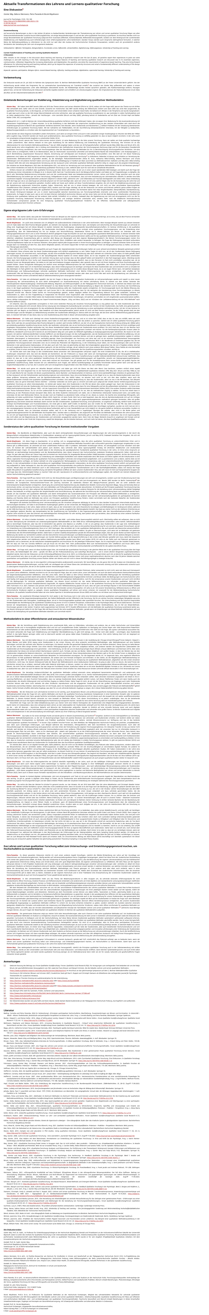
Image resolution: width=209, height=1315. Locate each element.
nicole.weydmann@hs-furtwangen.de (23, 1311)
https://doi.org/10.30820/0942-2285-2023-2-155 (21, 21)
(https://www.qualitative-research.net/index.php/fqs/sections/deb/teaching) (38, 971)
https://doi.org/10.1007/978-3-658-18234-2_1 (103, 1158)
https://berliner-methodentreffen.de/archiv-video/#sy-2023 (31, 981)
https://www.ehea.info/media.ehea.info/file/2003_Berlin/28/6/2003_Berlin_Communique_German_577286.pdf (50, 993)
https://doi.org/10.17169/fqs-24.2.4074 (89, 1221)
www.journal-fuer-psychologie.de (16, 25)
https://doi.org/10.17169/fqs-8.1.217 (20, 1118)
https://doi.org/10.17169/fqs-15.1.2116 (116, 1113)
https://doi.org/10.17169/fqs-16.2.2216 (101, 1025)
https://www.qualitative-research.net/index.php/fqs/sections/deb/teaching (37, 1003)
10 (94, 715)
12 (120, 907)
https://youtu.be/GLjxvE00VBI (68, 981)
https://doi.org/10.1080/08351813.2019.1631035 (31, 1033)
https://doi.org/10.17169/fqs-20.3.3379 (42, 1203)
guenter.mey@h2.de (16, 1249)
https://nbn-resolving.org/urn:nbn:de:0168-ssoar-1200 (60, 1165)
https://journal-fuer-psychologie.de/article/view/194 (115, 1136)
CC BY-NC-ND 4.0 (10, 23)
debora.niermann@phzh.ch (19, 1270)
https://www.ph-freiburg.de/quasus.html (25, 998)
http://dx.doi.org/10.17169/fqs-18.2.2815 (38, 1184)
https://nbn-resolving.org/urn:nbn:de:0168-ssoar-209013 (28, 1086)
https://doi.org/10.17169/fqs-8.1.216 (49, 1048)
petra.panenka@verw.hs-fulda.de (21, 1289)
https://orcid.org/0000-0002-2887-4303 (18, 1251)
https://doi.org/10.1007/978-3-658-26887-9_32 (90, 1189)
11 (38, 722)
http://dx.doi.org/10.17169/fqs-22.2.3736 (98, 1098)
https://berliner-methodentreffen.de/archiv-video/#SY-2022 (32, 986)
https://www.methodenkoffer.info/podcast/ (25, 996)
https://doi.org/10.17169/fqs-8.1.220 (68, 1053)
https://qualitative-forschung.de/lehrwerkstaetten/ (28, 988)
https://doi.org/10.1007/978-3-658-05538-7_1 (23, 1153)
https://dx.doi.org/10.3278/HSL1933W (68, 1103)
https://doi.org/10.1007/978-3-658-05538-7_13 (95, 1061)
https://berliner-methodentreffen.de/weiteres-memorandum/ (32, 983)
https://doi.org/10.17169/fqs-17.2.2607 (38, 1020)
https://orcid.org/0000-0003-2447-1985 (18, 1272)
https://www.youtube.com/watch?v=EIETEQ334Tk (75, 986)
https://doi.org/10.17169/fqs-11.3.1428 (21, 1133)
